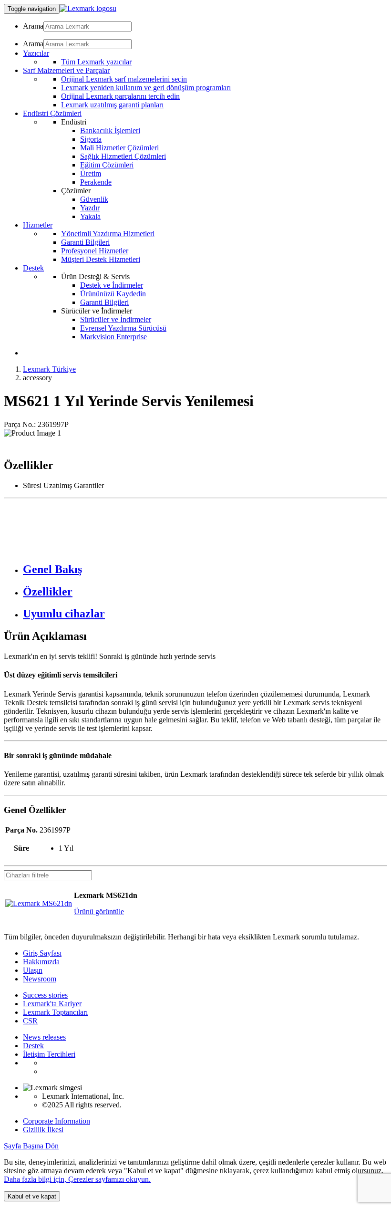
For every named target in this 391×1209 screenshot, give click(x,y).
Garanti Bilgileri (85, 242)
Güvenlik (94, 199)
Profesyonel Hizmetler (94, 251)
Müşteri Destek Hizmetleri (100, 259)
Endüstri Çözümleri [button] (52, 113)
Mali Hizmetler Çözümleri (119, 148)
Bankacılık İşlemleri (110, 130)
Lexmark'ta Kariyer (52, 1004)
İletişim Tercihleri (49, 1054)
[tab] (205, 569)
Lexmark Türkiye (49, 369)
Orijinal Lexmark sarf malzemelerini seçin (124, 79)
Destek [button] (33, 268)
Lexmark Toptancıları (55, 1012)
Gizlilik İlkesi (43, 1130)
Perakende (96, 182)
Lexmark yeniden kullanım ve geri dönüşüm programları (146, 87)
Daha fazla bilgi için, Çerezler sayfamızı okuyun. (77, 1179)
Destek (33, 1046)
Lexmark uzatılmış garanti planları (112, 105)
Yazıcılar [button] (36, 53)
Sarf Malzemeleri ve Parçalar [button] (66, 70)
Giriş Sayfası (42, 953)
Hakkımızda (41, 962)
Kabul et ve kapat (32, 1196)
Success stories (45, 995)
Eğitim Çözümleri (107, 165)
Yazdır (90, 208)
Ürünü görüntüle (99, 911)
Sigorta (91, 139)
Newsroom (39, 979)
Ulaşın (32, 970)
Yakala (90, 216)
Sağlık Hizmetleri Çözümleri (123, 156)
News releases (44, 1037)
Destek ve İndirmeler (111, 285)
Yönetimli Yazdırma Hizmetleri (107, 233)
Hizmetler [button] (37, 225)
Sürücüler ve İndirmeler (115, 319)
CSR (30, 1021)
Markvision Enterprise (113, 337)
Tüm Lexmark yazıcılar (96, 62)
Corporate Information (56, 1121)
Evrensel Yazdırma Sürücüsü (123, 328)
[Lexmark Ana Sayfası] (88, 8)
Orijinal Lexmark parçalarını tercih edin (120, 96)
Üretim (90, 173)
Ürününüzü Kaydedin (113, 294)
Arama (33, 26)
